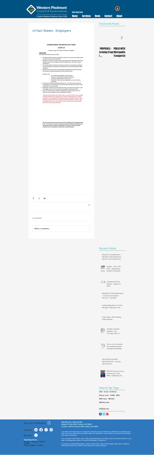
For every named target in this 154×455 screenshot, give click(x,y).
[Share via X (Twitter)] (39, 198)
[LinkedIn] (36, 429)
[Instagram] (51, 429)
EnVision (113, 392)
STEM (112, 395)
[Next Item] (122, 37)
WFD (118, 395)
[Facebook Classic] (100, 414)
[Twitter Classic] (103, 414)
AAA (100, 392)
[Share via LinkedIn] (45, 198)
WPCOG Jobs (104, 402)
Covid (106, 392)
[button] (85, 16)
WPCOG (111, 399)
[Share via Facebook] (33, 198)
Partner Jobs (104, 395)
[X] (46, 429)
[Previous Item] (103, 37)
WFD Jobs (103, 399)
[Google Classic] (107, 414)
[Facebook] (41, 429)
